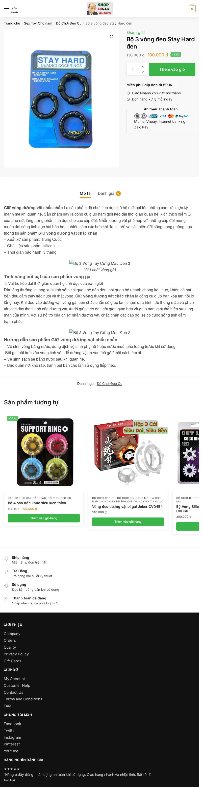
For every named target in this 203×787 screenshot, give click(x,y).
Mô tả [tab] (85, 193)
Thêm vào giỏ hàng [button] (43, 518)
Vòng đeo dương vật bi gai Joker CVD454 (127, 506)
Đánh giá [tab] (106, 193)
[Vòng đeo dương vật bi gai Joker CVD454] (128, 452)
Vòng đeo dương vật (117, 501)
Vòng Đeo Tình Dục (148, 501)
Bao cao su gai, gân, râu (27, 497)
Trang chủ (12, 23)
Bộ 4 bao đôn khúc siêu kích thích (37, 503)
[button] (111, 37)
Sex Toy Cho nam (38, 23)
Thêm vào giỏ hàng (172, 71)
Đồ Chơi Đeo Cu (68, 23)
